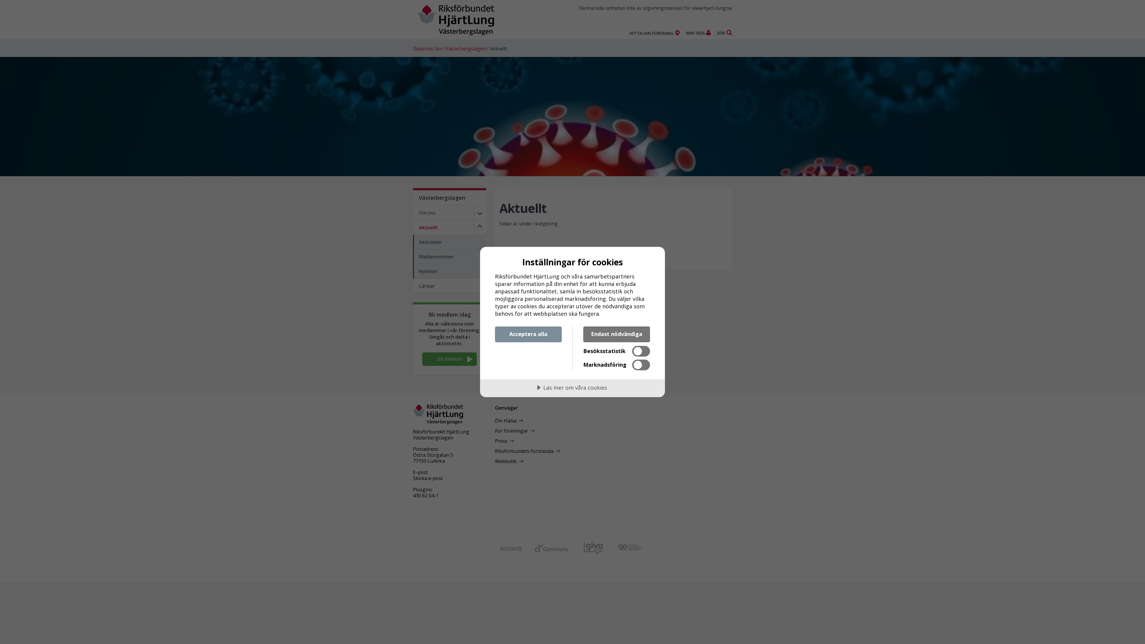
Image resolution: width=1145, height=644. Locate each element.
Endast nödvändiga (616, 334)
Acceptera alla (528, 334)
